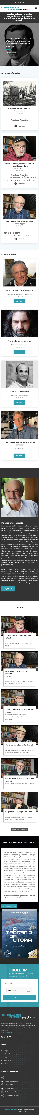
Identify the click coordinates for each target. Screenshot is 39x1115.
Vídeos (6, 1057)
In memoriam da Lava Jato (20, 109)
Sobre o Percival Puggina (12, 1054)
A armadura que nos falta (19, 341)
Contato (6, 1064)
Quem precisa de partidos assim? (19, 221)
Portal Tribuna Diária (12, 1092)
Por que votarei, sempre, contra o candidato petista (19, 165)
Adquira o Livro (10, 906)
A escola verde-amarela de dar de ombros (19, 443)
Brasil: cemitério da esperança (19, 290)
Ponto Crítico (9, 1085)
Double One (29, 1112)
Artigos (6, 1051)
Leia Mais (21, 126)
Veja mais (8, 589)
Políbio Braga (9, 1088)
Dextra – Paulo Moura (12, 1096)
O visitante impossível (19, 392)
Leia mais (19, 301)
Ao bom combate (11, 1081)
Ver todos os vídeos (19, 829)
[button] (36, 8)
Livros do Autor (8, 1060)
